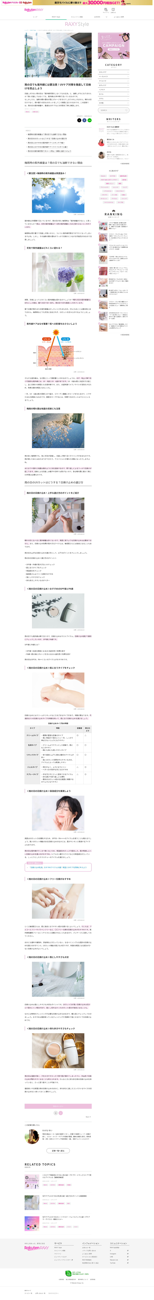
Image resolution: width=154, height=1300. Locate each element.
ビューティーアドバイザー (62, 1260)
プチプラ (104, 195)
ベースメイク (103, 76)
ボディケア (102, 85)
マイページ (57, 1254)
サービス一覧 (28, 1293)
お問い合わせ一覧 (40, 1293)
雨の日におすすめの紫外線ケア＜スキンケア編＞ (46, 142)
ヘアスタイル (107, 191)
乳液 (68, 1203)
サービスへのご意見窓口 (89, 1257)
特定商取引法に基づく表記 (90, 1263)
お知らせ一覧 (86, 1247)
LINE (111, 1257)
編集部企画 (61, 1185)
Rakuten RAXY (34, 10)
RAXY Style (56, 17)
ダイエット (104, 198)
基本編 (124, 180)
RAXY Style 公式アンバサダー (109, 180)
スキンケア (33, 109)
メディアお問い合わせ (89, 1250)
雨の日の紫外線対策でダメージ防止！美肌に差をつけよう (49, 151)
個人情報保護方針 (71, 1279)
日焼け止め (35, 111)
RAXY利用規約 (86, 1260)
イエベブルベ (120, 191)
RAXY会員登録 (114, 1247)
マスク (75, 1227)
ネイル (101, 94)
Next (88, 1117)
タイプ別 (120, 202)
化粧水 (123, 195)
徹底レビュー (110, 183)
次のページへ (58, 1106)
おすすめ (53, 1185)
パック (69, 1227)
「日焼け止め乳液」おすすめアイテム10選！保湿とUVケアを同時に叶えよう (58, 867)
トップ (35, 17)
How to (27, 111)
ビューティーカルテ (60, 1257)
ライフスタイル (108, 202)
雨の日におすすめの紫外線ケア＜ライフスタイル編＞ (48, 147)
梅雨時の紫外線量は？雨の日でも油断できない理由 (47, 134)
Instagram (113, 1254)
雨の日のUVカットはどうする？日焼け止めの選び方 (47, 138)
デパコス (114, 198)
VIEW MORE (124, 164)
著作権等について (83, 1279)
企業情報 (61, 1279)
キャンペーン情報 (77, 17)
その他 (101, 103)
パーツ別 (114, 195)
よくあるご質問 (119, 17)
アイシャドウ (104, 187)
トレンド (115, 187)
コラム (101, 98)
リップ (125, 187)
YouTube (112, 1263)
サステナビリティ (54, 1293)
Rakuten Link (114, 1260)
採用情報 (92, 1279)
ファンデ (124, 198)
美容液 (69, 1185)
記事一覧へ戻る (58, 1150)
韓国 (120, 183)
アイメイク (102, 81)
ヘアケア (102, 90)
